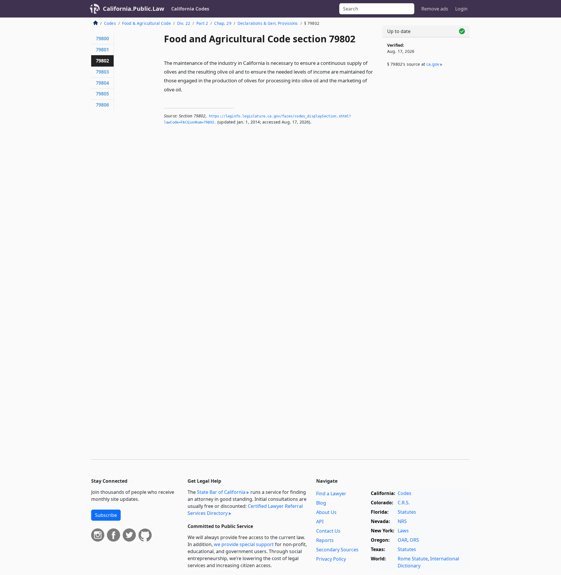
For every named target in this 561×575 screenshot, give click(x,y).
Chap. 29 (222, 23)
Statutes (407, 512)
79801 (102, 49)
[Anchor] (185, 89)
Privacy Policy (331, 559)
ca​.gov (432, 64)
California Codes (190, 9)
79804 (102, 83)
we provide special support (244, 544)
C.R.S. (404, 502)
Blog (321, 503)
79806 (102, 105)
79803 (102, 72)
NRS (402, 521)
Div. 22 (183, 23)
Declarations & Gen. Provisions (268, 23)
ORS (414, 540)
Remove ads (434, 9)
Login (461, 9)
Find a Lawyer (331, 493)
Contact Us (328, 531)
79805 (102, 94)
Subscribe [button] (106, 515)
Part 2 (202, 23)
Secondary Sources (337, 549)
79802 (102, 61)
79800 (102, 38)
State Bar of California (221, 492)
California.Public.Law (133, 9)
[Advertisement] (426, 168)
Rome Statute (413, 558)
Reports (325, 540)
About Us (326, 512)
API (319, 521)
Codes (110, 23)
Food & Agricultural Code (146, 23)
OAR (402, 540)
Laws (403, 530)
